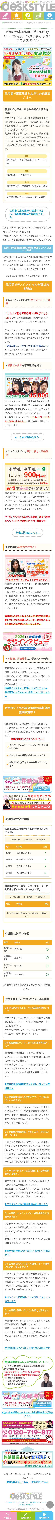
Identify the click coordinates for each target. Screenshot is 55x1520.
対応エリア (31, 23)
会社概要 (9, 1502)
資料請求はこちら (39, 1482)
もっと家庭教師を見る (27, 437)
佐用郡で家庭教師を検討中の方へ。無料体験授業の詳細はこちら (26, 214)
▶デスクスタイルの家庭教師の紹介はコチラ (26, 1204)
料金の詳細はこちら (27, 532)
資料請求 (43, 1518)
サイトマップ (41, 1502)
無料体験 (25, 1518)
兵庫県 (40, 23)
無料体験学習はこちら (17, 1482)
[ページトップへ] (50, 1505)
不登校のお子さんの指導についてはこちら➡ (26, 688)
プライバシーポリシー (20, 1502)
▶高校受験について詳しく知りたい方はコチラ (27, 1348)
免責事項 (33, 1502)
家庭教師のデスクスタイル (13, 23)
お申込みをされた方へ (26, 1504)
